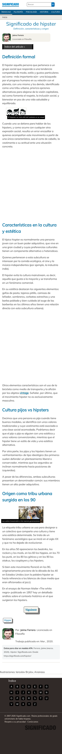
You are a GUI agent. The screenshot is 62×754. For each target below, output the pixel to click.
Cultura (55, 12)
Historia (44, 12)
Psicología (31, 12)
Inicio (4, 17)
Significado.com (10, 4)
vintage (24, 392)
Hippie (7, 620)
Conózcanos (32, 722)
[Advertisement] (31, 185)
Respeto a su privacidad (15, 722)
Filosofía (18, 12)
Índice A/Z (6, 12)
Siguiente (31, 609)
